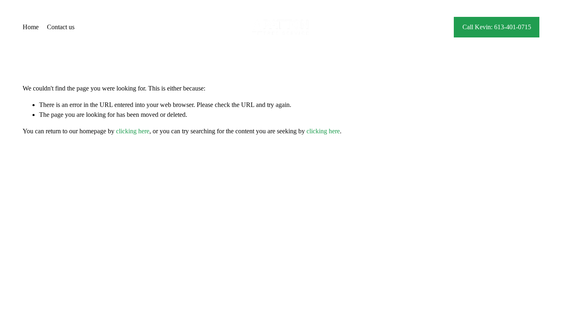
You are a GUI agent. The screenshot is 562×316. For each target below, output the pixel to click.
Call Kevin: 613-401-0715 (496, 26)
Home (31, 26)
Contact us (60, 26)
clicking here (132, 131)
